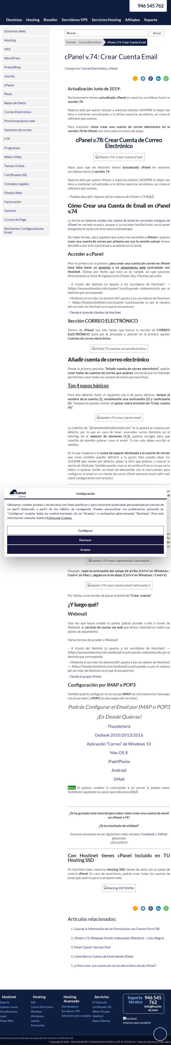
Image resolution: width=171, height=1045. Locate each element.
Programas (12, 148)
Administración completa (76, 1015)
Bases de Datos (15, 103)
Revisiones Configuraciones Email (24, 230)
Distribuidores (70, 1006)
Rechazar (85, 540)
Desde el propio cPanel (85, 676)
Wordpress (37, 1016)
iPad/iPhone (119, 761)
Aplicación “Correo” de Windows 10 (119, 743)
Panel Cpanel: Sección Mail (92, 947)
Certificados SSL (15, 175)
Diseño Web (13, 193)
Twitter (162, 834)
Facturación (12, 202)
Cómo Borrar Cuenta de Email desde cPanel (103, 956)
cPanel (9, 85)
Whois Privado (101, 1011)
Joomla (9, 76)
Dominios (14, 20)
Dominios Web (15, 31)
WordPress (12, 58)
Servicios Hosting (106, 20)
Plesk (8, 94)
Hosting (32, 20)
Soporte (150, 20)
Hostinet (24, 8)
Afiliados (132, 20)
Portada (71, 42)
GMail (118, 778)
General (10, 210)
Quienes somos (9, 1007)
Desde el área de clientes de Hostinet (95, 312)
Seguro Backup (101, 1020)
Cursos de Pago (15, 219)
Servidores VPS (75, 20)
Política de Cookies (59, 518)
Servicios (101, 997)
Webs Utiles (13, 157)
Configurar (85, 530)
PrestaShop (12, 67)
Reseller (51, 20)
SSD (33, 1002)
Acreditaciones (9, 1011)
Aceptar (85, 549)
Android (119, 770)
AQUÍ (150, 196)
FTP (7, 139)
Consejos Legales (16, 184)
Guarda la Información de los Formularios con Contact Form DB (117, 929)
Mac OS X (119, 752)
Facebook (148, 834)
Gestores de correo (17, 130)
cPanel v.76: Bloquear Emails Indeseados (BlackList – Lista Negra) (119, 938)
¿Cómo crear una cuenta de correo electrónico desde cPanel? (115, 965)
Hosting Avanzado (71, 999)
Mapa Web (6, 1020)
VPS (7, 49)
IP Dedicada (99, 1002)
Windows (36, 1011)
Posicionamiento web (19, 121)
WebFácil (97, 1016)
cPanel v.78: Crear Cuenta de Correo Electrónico (119, 142)
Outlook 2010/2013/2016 (119, 734)
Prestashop (37, 1025)
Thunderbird (119, 726)
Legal (3, 1016)
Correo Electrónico (17, 112)
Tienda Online (14, 166)
